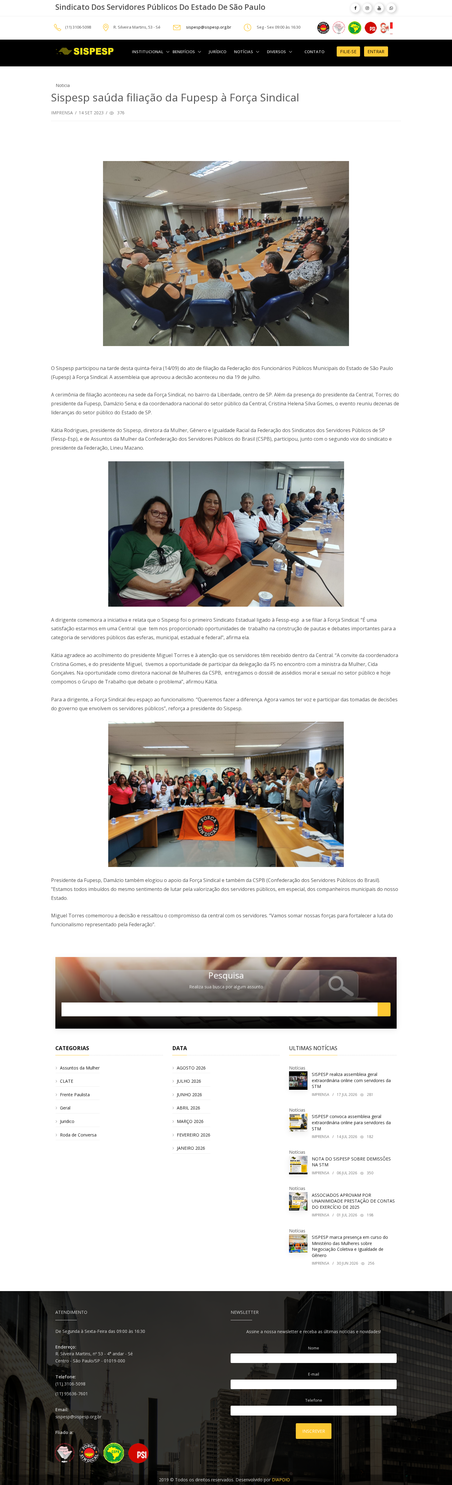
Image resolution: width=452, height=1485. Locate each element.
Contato (314, 51)
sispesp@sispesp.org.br (208, 27)
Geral (65, 1108)
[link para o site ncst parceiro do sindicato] (323, 27)
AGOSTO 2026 (191, 1068)
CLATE (66, 1081)
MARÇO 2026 (190, 1121)
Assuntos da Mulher (80, 1068)
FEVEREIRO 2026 (193, 1135)
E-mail (313, 1374)
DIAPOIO (281, 1480)
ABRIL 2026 (188, 1108)
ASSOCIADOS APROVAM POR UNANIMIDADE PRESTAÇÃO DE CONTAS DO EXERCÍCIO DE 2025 (353, 1201)
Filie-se (348, 51)
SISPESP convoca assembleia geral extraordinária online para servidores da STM (351, 1122)
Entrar (375, 51)
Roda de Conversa (78, 1135)
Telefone (313, 1400)
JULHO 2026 (189, 1081)
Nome (313, 1348)
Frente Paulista (75, 1094)
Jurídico (217, 51)
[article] (355, 8)
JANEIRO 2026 (191, 1148)
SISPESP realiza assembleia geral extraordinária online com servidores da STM (351, 1080)
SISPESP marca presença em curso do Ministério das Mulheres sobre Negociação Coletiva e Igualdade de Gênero (350, 1246)
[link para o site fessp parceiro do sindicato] (338, 27)
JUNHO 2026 (189, 1094)
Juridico (67, 1121)
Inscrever (313, 1431)
